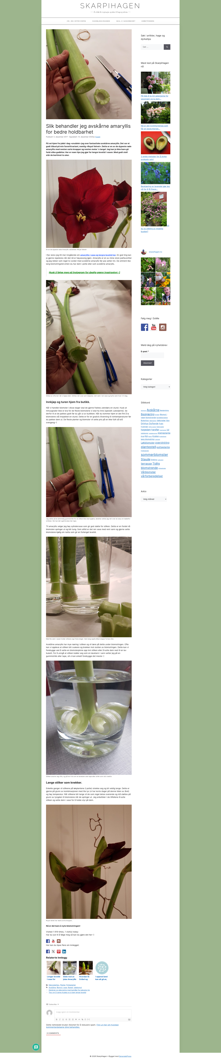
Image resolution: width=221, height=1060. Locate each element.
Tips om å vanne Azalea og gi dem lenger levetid (67, 992)
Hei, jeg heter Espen (76, 21)
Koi (146, 436)
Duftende (153, 423)
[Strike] (66, 1019)
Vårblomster (148, 472)
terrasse (146, 463)
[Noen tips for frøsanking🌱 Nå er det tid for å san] (163, 279)
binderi (157, 414)
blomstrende (150, 417)
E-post (145, 351)
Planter (62, 985)
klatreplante (164, 433)
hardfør (155, 429)
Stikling (154, 460)
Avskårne (52, 987)
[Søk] (167, 47)
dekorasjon (152, 420)
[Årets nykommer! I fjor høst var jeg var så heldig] (148, 264)
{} (85, 1019)
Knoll (142, 436)
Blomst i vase (62, 987)
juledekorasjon (153, 433)
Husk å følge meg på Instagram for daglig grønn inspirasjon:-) (84, 272)
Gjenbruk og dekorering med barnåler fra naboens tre (69, 990)
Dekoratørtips (54, 985)
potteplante (163, 447)
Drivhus (144, 423)
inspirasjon (163, 430)
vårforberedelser (152, 476)
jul (168, 429)
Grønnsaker (160, 427)
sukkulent (160, 460)
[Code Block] (79, 1019)
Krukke (155, 436)
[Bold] (56, 1019)
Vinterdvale (162, 468)
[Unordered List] (72, 1019)
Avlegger (143, 410)
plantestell (148, 447)
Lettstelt (157, 439)
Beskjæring (147, 414)
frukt (161, 423)
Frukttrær (144, 427)
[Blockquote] (76, 1019)
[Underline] (63, 1019)
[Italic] (59, 1019)
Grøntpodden (148, 21)
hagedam (146, 429)
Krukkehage (162, 436)
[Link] (82, 1019)
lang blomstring (147, 439)
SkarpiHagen (110, 6)
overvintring (162, 442)
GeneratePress (125, 1056)
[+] (88, 1019)
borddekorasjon (162, 417)
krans (150, 436)
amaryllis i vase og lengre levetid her (98, 255)
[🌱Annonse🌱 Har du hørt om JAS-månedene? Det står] (148, 279)
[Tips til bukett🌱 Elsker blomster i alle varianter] (163, 294)
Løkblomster (148, 442)
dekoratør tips (163, 420)
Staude (145, 459)
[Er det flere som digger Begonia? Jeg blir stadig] (148, 294)
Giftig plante (152, 427)
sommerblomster (154, 455)
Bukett (70, 987)
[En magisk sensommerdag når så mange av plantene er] (163, 264)
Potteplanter (71, 985)
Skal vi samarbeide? (125, 21)
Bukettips (145, 420)
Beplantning (164, 410)
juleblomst (78, 987)
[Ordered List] (69, 1019)
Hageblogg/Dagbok (101, 21)
